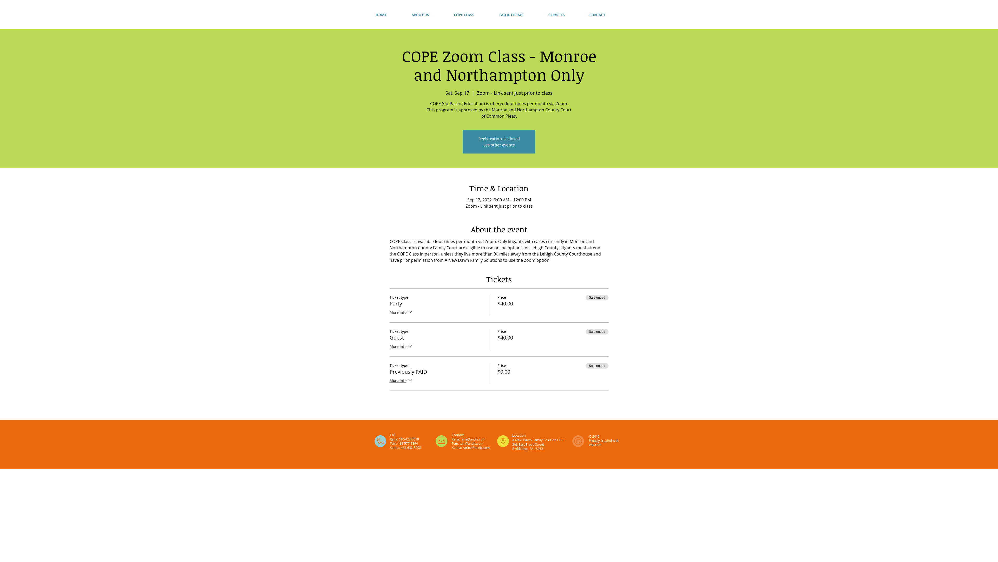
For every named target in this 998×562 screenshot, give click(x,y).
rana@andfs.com (473, 439)
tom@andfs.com (471, 443)
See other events (499, 145)
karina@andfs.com (476, 447)
